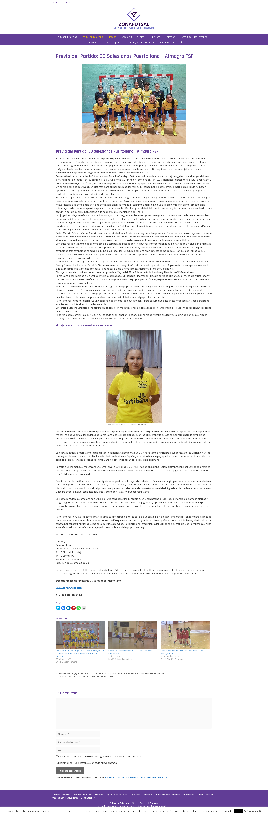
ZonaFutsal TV (167, 42)
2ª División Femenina (92, 36)
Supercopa (155, 36)
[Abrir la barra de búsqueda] (181, 42)
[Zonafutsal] (134, 18)
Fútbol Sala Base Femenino (193, 36)
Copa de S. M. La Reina (133, 36)
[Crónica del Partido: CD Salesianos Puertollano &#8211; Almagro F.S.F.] (185, 635)
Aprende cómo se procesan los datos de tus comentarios (136, 777)
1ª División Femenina (67, 36)
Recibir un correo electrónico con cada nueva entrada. (87, 762)
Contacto (66, 2)
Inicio (55, 2)
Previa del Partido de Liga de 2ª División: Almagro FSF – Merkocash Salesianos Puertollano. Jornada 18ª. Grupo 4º (80, 653)
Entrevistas (90, 42)
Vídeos (105, 42)
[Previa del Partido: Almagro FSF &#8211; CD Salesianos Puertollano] (133, 635)
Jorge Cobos (136, 806)
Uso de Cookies (139, 803)
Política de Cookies (253, 811)
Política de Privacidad (120, 803)
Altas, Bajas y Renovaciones (140, 42)
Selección (170, 36)
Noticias (112, 36)
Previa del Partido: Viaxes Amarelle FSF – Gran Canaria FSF (86, 676)
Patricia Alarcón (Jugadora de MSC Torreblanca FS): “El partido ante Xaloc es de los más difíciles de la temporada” (112, 673)
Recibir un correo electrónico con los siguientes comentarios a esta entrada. (99, 756)
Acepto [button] (239, 811)
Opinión (117, 42)
